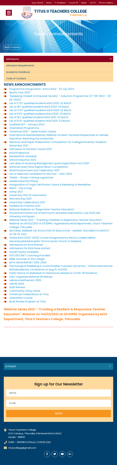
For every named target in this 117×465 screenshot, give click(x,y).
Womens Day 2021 (20, 198)
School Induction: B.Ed (22, 160)
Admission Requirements (20, 65)
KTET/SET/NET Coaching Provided (29, 255)
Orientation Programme (24, 128)
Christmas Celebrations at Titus (29, 294)
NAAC (84, 2)
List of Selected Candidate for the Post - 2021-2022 (40, 174)
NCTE (93, 2)
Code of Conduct (16, 78)
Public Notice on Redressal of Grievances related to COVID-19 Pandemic (53, 273)
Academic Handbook (18, 72)
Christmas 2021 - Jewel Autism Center (32, 131)
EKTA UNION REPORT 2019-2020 (27, 262)
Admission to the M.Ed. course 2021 (30, 149)
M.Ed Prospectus (19, 153)
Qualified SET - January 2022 (26, 124)
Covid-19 (73, 2)
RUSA (48, 2)
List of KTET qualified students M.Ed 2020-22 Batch (40, 114)
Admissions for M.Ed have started (29, 248)
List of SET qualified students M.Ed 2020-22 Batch (39, 106)
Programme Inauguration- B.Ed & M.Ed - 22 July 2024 (41, 89)
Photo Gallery (106, 2)
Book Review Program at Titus (27, 301)
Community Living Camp (24, 291)
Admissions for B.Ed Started (26, 245)
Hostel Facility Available (23, 252)
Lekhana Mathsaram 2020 (25, 280)
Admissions (12, 59)
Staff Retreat (17, 287)
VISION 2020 (16, 284)
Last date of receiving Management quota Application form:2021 (49, 163)
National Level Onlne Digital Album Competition (38, 167)
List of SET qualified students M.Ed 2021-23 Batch (38, 117)
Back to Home (12, 47)
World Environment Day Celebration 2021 (34, 170)
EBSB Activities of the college (26, 259)
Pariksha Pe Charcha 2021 (24, 206)
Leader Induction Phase (23, 181)
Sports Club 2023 (19, 92)
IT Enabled (60, 2)
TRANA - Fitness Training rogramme (31, 177)
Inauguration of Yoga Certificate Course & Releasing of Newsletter (50, 184)
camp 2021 (16, 191)
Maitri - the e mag (20, 188)
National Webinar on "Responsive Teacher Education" (41, 209)
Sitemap (10, 366)
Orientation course (20, 298)
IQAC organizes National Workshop (30, 276)
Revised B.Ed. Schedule (23, 156)
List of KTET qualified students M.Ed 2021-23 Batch (39, 121)
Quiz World (37, 2)
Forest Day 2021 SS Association (28, 195)
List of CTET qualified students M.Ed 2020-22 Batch (40, 103)
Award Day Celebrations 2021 (27, 202)
